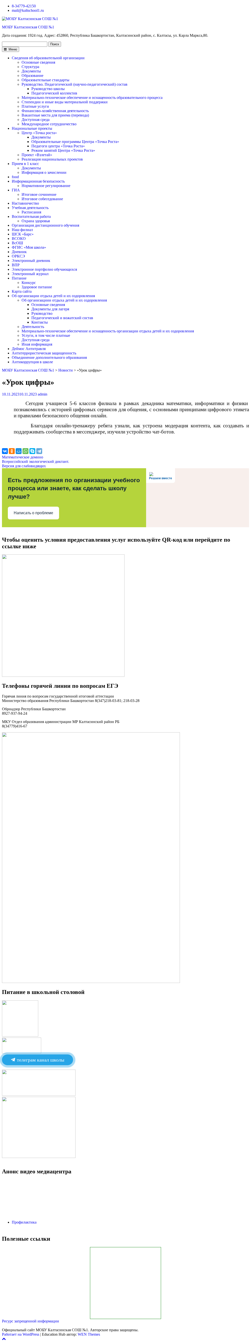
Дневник (19, 252)
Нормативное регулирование (46, 186)
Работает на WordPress (20, 1334)
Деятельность (33, 327)
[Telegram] (39, 451)
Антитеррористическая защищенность (44, 353)
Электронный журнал (30, 274)
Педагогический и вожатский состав (62, 318)
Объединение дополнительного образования (49, 357)
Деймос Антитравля (29, 349)
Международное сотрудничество (49, 124)
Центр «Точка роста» (39, 133)
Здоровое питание (37, 287)
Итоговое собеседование (42, 199)
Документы (31, 71)
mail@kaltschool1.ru (28, 10)
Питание (19, 278)
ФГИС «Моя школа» (29, 247)
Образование (32, 75)
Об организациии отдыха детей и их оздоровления (64, 300)
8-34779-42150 (24, 6)
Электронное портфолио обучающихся (44, 269)
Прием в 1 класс (25, 164)
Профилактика (24, 1222)
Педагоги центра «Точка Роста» (58, 146)
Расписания (31, 212)
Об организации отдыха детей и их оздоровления (53, 296)
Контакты (39, 322)
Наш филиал (22, 230)
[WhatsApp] (25, 451)
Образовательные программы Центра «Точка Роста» (75, 142)
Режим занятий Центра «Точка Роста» (63, 150)
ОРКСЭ (18, 256)
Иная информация (37, 344)
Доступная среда (36, 119)
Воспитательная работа (31, 216)
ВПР (16, 265)
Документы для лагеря (50, 309)
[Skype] (32, 451)
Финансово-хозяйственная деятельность (55, 111)
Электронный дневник (31, 260)
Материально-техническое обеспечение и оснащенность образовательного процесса (92, 97)
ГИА (16, 190)
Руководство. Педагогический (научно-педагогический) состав (74, 84)
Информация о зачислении (44, 172)
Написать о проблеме (33, 513)
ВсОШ (17, 243)
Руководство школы (48, 89)
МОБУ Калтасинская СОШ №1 (28, 27)
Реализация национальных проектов (52, 159)
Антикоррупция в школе (32, 362)
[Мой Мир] (19, 451)
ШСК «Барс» (23, 234)
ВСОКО (19, 238)
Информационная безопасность (38, 181)
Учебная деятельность (30, 208)
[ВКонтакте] (5, 451)
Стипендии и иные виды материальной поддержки (65, 102)
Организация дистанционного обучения (45, 225)
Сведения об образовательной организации (48, 58)
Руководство (41, 313)
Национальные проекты (32, 128)
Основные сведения (38, 62)
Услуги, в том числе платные (46, 335)
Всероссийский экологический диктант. (35, 461)
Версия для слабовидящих (24, 466)
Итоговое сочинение (39, 194)
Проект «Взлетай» (37, 155)
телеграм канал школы (40, 1060)
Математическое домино (22, 457)
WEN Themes (89, 1334)
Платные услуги (35, 106)
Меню (12, 49)
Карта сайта (22, 291)
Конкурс (29, 282)
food (15, 177)
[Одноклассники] (12, 451)
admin (42, 394)
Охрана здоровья (36, 221)
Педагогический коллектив (54, 93)
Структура (30, 67)
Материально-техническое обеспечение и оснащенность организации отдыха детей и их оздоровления (108, 331)
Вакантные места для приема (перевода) (55, 115)
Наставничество (25, 203)
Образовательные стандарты (45, 80)
